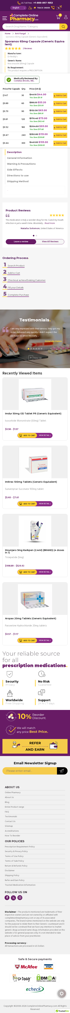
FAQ (7, 812)
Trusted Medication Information (20, 885)
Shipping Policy (12, 875)
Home (7, 33)
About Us (9, 797)
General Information (19, 158)
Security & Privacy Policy (16, 851)
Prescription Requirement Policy (20, 846)
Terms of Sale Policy (14, 861)
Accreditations (12, 831)
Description (14, 152)
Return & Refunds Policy (16, 866)
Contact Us (10, 821)
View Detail (44, 435)
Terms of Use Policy (14, 856)
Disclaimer (9, 870)
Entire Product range (14, 807)
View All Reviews (50, 241)
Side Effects (14, 169)
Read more (50, 223)
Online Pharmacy (13, 792)
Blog (7, 802)
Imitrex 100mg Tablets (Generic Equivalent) (31, 481)
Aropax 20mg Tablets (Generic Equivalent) (30, 618)
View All (36, 357)
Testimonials (11, 816)
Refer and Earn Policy (14, 880)
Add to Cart (61, 95)
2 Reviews (27, 48)
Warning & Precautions (21, 163)
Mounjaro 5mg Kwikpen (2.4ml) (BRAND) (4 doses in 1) (34, 551)
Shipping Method (17, 181)
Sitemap (9, 826)
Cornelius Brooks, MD (24, 81)
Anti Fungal (20, 33)
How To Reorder (12, 835)
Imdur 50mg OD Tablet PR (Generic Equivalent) (33, 413)
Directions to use (18, 175)
